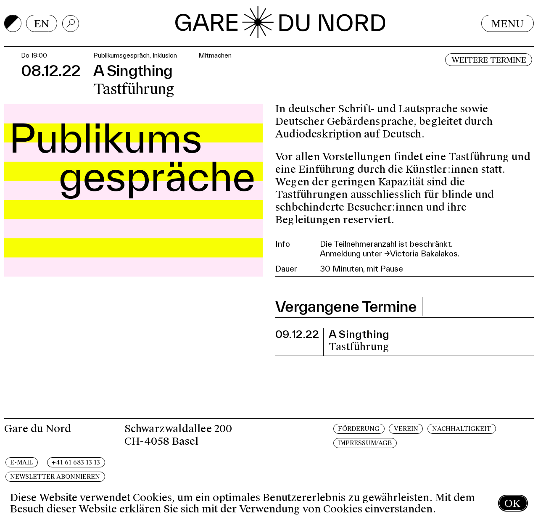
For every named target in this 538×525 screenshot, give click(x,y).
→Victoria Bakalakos (421, 253)
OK (512, 503)
